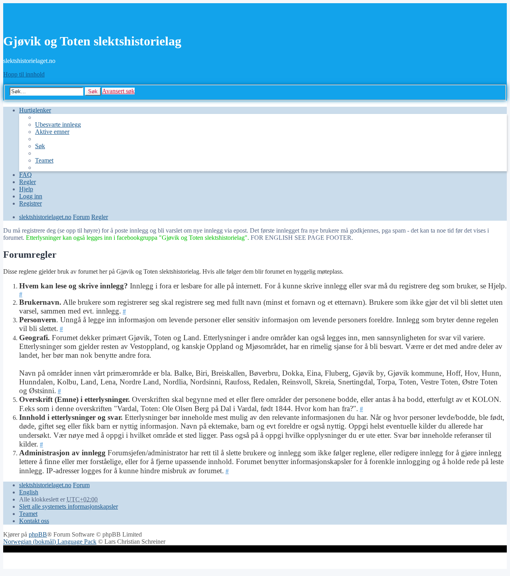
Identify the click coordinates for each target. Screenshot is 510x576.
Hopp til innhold (24, 74)
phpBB (38, 534)
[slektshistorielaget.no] (33, 21)
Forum (81, 485)
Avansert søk (118, 91)
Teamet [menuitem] (44, 160)
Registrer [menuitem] (30, 203)
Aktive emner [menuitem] (52, 131)
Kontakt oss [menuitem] (34, 520)
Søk (93, 91)
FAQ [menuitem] (25, 174)
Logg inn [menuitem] (30, 196)
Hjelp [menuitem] (26, 189)
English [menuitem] (28, 492)
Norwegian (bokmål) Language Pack (49, 541)
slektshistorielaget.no (45, 485)
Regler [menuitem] (27, 181)
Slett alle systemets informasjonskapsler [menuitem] (68, 506)
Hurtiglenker (35, 110)
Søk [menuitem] (40, 146)
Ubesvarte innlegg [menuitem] (58, 124)
